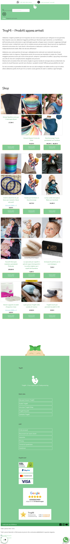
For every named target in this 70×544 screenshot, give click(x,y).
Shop (4, 18)
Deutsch (8, 535)
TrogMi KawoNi (24, 411)
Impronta (22, 437)
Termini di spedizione (26, 444)
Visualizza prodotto (11, 147)
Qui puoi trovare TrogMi (26, 400)
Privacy (21, 441)
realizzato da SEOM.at (9, 524)
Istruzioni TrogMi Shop (26, 407)
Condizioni (22, 448)
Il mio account (23, 430)
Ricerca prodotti (8, 10)
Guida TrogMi (23, 403)
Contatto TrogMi (24, 414)
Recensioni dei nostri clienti (27, 434)
